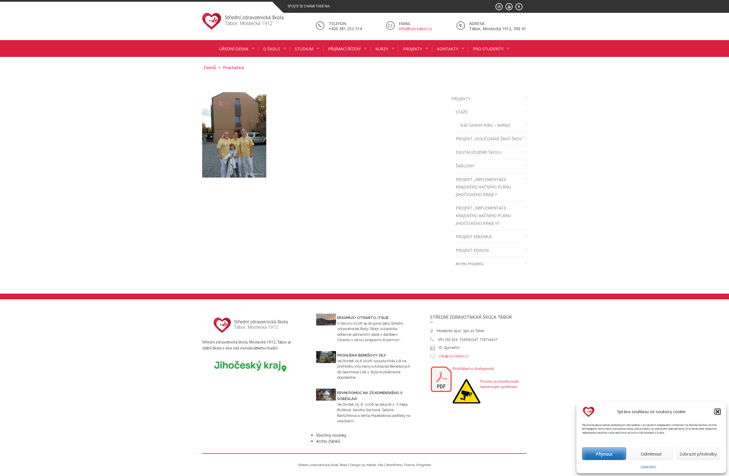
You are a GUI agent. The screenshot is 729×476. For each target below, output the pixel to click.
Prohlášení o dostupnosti (473, 368)
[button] (717, 412)
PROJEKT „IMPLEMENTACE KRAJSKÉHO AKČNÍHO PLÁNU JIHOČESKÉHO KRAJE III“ (483, 215)
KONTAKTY (447, 48)
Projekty (412, 48)
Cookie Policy (648, 466)
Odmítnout (651, 454)
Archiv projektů (470, 263)
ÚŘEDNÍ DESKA (233, 48)
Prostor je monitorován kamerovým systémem (499, 384)
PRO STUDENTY (488, 48)
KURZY (381, 48)
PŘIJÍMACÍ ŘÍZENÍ (344, 48)
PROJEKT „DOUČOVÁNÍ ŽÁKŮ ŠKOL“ (489, 138)
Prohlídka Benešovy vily (361, 355)
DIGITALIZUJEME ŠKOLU (478, 152)
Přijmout (604, 454)
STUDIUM (304, 48)
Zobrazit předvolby (698, 454)
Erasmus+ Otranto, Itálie (362, 318)
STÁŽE (462, 112)
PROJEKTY (460, 98)
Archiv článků (328, 441)
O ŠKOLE (271, 48)
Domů (210, 67)
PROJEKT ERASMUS (474, 236)
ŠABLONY (465, 165)
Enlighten (423, 465)
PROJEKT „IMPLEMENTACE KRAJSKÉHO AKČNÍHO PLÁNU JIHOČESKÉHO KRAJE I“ (483, 187)
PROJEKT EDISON (472, 250)
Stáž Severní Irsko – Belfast (485, 125)
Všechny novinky (331, 435)
